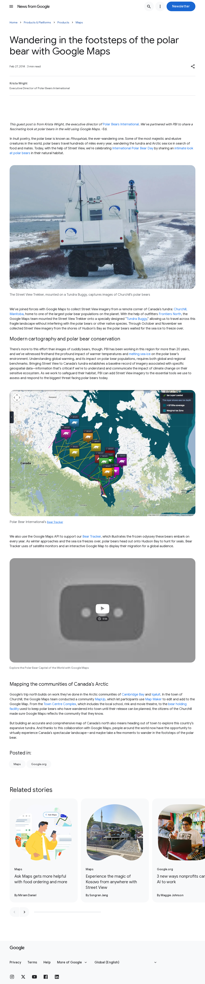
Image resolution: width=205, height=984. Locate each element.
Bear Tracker (55, 522)
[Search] (149, 6)
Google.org (38, 764)
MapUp (100, 699)
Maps (79, 22)
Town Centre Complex (60, 704)
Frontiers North (170, 314)
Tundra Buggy (137, 319)
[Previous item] (14, 912)
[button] (181, 6)
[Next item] (24, 912)
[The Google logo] (17, 948)
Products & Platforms (37, 22)
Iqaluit (156, 695)
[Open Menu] (11, 6)
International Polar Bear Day (132, 148)
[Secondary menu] (160, 6)
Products (63, 22)
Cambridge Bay (133, 695)
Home (13, 22)
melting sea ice (140, 354)
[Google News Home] (34, 6)
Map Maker (153, 699)
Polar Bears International (121, 124)
